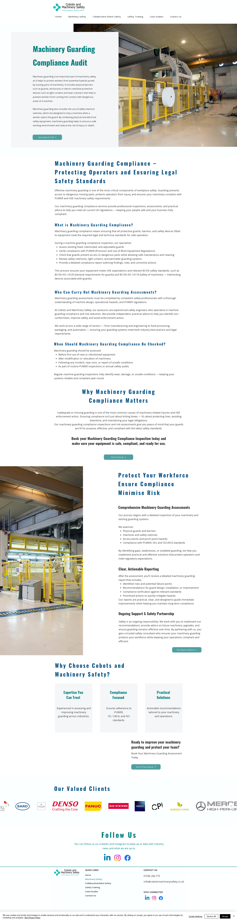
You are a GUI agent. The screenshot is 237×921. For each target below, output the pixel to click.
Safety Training (92, 887)
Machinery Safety (93, 879)
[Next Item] (231, 806)
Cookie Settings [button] (195, 916)
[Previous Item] (6, 806)
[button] (107, 17)
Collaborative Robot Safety (98, 883)
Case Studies (91, 891)
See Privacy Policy (32, 917)
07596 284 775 (152, 876)
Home (88, 875)
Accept (225, 916)
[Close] (233, 916)
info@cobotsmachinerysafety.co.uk (164, 881)
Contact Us (90, 895)
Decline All (211, 916)
